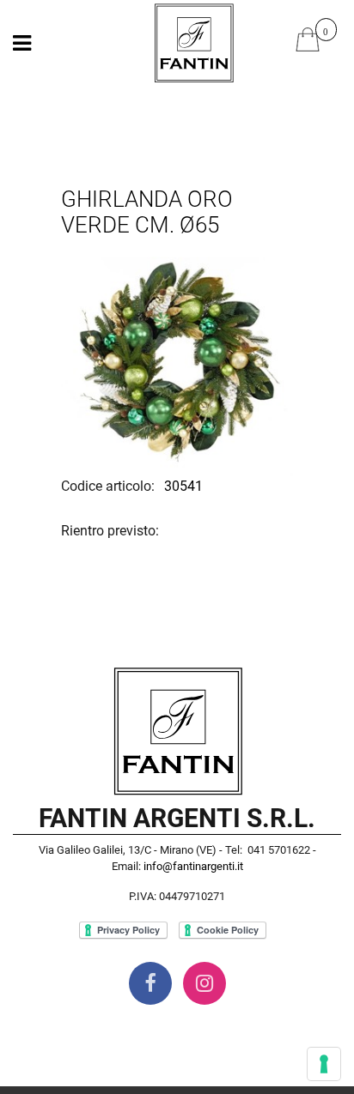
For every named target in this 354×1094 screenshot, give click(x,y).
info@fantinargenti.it (193, 866)
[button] (177, 360)
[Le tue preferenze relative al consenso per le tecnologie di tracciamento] (324, 1064)
